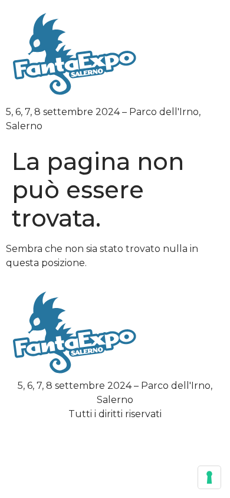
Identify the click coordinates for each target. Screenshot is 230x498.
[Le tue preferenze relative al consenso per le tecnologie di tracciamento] (209, 477)
